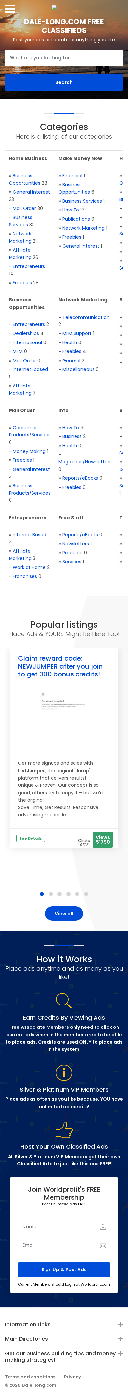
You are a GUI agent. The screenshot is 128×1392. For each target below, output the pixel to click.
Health (69, 342)
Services (71, 561)
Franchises (25, 576)
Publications (76, 219)
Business (72, 436)
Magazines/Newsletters (85, 461)
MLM (18, 351)
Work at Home (29, 567)
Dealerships (26, 333)
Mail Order (24, 208)
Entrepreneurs (29, 266)
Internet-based (30, 369)
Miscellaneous (78, 369)
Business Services (82, 201)
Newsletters (75, 544)
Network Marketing (83, 228)
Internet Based (29, 534)
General (71, 360)
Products (72, 552)
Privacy (72, 1377)
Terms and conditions (30, 1377)
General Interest (31, 192)
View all (64, 913)
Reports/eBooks (80, 478)
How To (70, 210)
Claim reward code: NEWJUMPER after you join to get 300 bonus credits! (60, 666)
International (27, 342)
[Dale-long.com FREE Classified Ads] (64, 6)
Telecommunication (86, 317)
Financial (72, 175)
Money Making (29, 451)
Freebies (22, 282)
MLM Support (77, 333)
